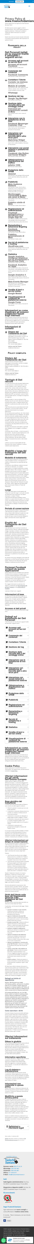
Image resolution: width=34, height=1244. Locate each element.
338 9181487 (15, 1168)
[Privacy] (5, 1237)
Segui (9, 1220)
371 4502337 (12, 1172)
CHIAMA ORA (19, 1)
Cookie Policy (14, 771)
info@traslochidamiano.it (16, 1174)
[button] (3, 1240)
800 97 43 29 (18, 1166)
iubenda (6, 1138)
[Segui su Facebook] (4, 1220)
